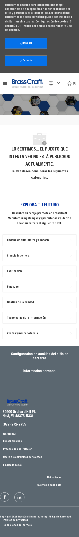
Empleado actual (12, 465)
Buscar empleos (12, 441)
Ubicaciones (54, 477)
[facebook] (4, 497)
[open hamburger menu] (5, 83)
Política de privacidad (15, 520)
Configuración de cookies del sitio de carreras (39, 356)
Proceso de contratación (17, 449)
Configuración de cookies (51, 21)
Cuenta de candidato (49, 485)
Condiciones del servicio (18, 525)
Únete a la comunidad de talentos (22, 457)
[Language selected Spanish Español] (55, 83)
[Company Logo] (27, 83)
